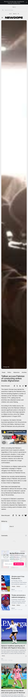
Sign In (10, 13)
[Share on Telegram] (23, 386)
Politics (9, 372)
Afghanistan (16, 372)
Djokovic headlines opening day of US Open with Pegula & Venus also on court (13, 648)
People (3, 372)
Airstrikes (24, 372)
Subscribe (20, 564)
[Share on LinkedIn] (20, 386)
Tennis (3, 655)
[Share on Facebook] (14, 386)
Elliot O (12, 526)
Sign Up (14, 13)
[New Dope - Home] (14, 17)
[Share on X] (17, 386)
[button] (14, 10)
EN (18, 13)
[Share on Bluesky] (26, 386)
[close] (26, 2)
